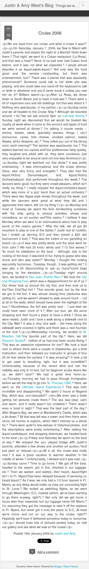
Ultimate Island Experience (41, 387)
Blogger (58, 566)
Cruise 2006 (50, 33)
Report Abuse (70, 566)
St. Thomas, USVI (59, 383)
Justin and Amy (65, 533)
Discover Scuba (13, 340)
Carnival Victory (73, 116)
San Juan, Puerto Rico (44, 277)
